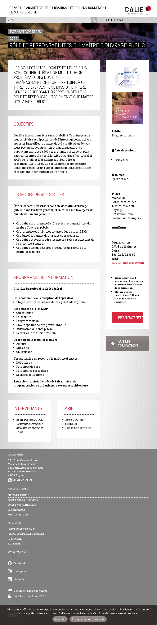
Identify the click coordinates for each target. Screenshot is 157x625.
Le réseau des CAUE (113, 20)
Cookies (19, 596)
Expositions (14, 543)
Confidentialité (35, 596)
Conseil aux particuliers (22, 504)
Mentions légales (18, 514)
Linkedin (19, 579)
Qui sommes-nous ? (18, 495)
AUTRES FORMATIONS (128, 343)
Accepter (60, 619)
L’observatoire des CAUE (21, 529)
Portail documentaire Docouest (26, 533)
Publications (15, 538)
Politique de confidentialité (88, 619)
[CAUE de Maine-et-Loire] (138, 13)
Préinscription (130, 317)
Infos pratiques (16, 509)
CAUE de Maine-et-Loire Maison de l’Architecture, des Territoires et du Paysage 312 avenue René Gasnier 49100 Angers (25, 467)
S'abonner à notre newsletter (31, 590)
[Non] (152, 615)
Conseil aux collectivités (23, 500)
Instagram (20, 571)
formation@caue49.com (128, 262)
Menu (11, 20)
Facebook (20, 563)
